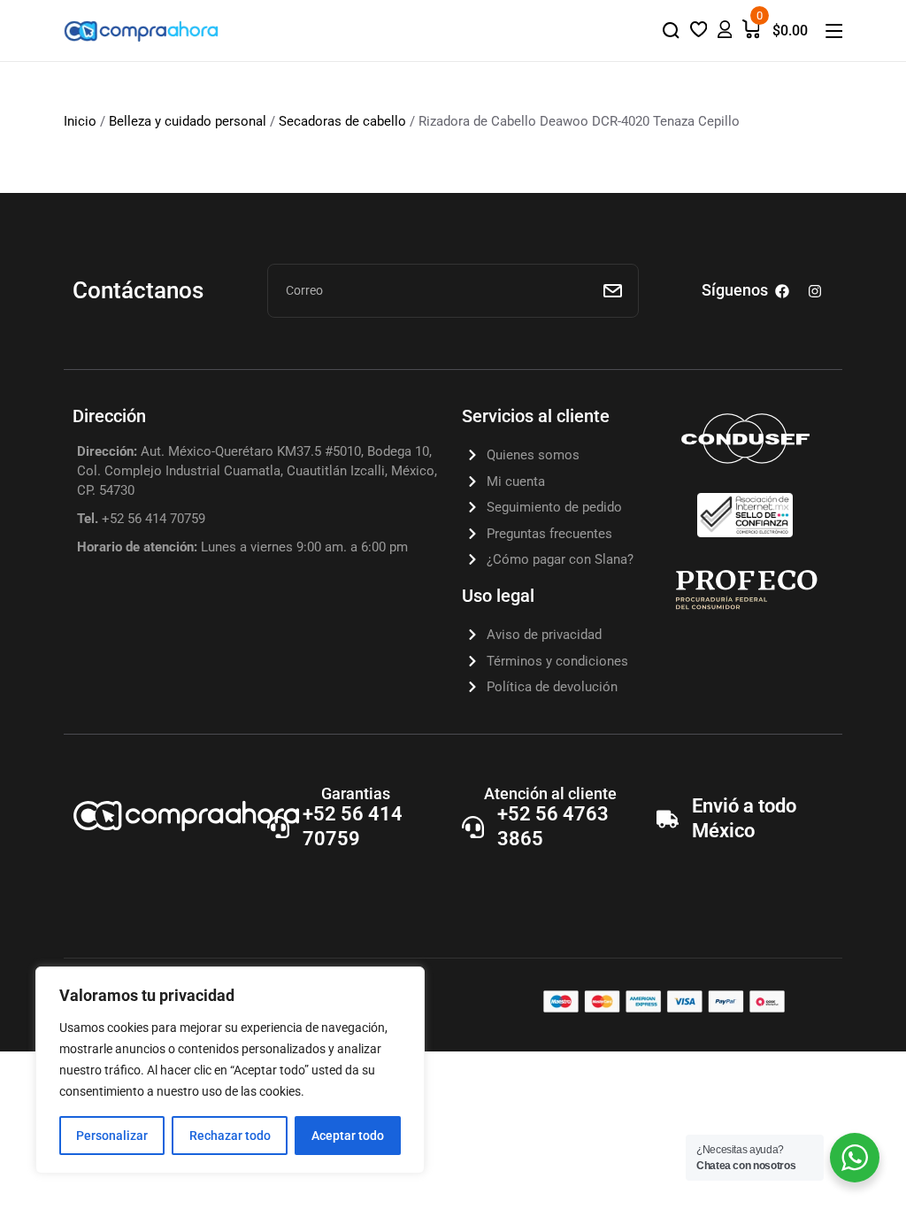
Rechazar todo (230, 1135)
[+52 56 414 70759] (278, 827)
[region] (230, 1070)
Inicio (80, 121)
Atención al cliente (550, 793)
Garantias (355, 793)
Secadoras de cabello (342, 121)
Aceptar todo (347, 1135)
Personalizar (112, 1135)
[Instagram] (815, 291)
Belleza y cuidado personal (187, 121)
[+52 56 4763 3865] (473, 827)
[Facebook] (782, 291)
